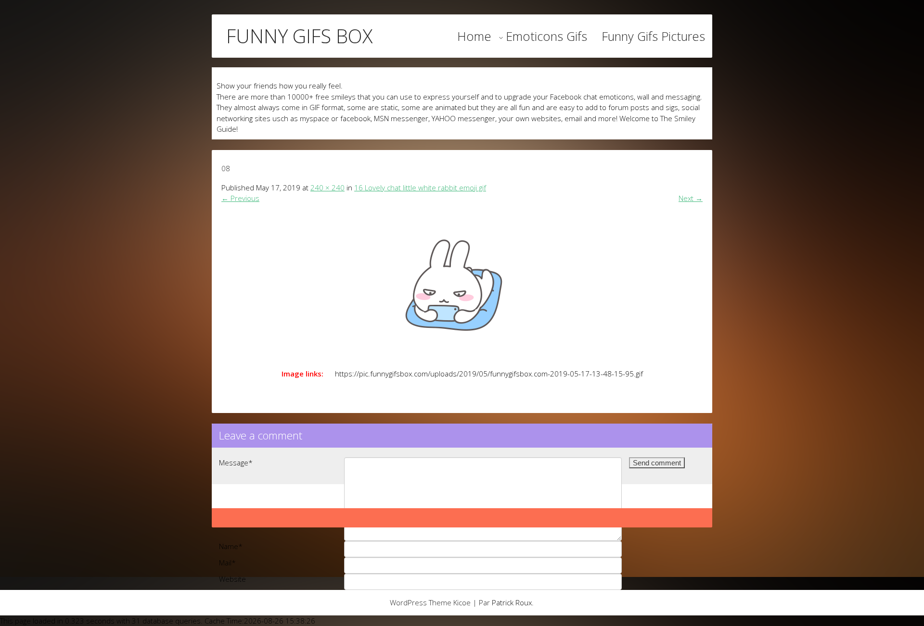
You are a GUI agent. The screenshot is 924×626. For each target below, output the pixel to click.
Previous (240, 198)
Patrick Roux (512, 602)
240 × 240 (327, 187)
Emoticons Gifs (546, 36)
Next (691, 198)
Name (231, 546)
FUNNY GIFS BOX (299, 36)
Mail (227, 562)
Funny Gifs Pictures (653, 36)
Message (236, 462)
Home (474, 36)
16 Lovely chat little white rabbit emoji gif (420, 187)
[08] (462, 283)
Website (232, 579)
